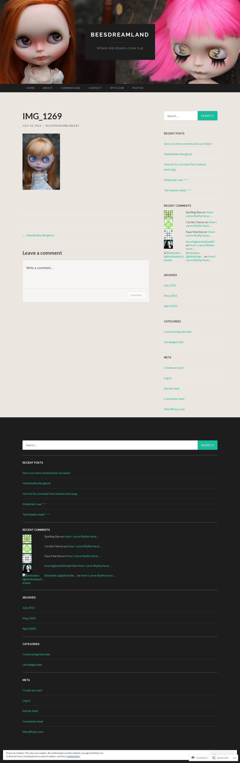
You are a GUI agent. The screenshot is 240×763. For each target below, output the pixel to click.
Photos (137, 87)
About (47, 87)
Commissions (70, 87)
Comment (136, 295)
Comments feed (174, 398)
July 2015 (170, 285)
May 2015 (170, 295)
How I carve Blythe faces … (200, 213)
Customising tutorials (177, 331)
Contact (95, 87)
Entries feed (171, 388)
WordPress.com (174, 409)
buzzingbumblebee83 (62, 125)
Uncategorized (173, 342)
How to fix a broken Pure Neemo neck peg (49, 493)
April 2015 (171, 306)
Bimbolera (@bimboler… (195, 254)
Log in (168, 378)
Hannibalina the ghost (38, 235)
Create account (174, 367)
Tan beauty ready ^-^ (177, 190)
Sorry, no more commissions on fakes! (188, 143)
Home (31, 87)
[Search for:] (191, 115)
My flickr (117, 87)
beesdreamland (120, 34)
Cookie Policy (73, 756)
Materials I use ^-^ (176, 180)
